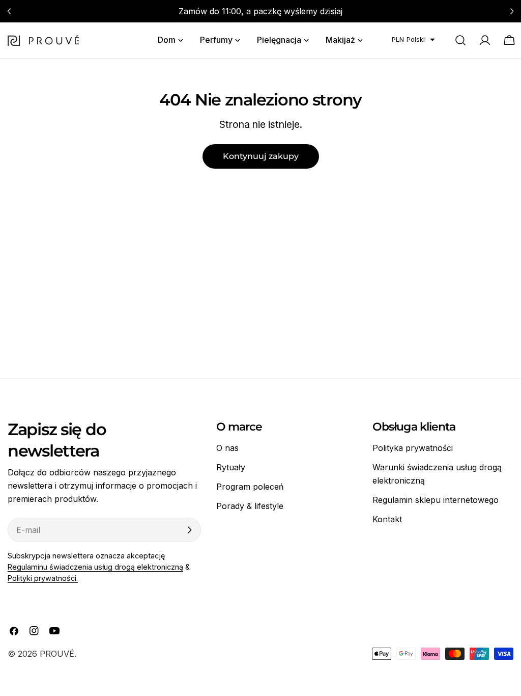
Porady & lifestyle (249, 506)
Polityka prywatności (412, 448)
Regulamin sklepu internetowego (435, 500)
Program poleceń (249, 486)
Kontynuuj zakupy (261, 156)
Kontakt (387, 519)
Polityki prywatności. (43, 578)
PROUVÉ (57, 654)
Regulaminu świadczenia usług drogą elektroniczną (95, 567)
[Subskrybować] (189, 530)
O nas (227, 448)
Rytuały (230, 467)
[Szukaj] (460, 40)
